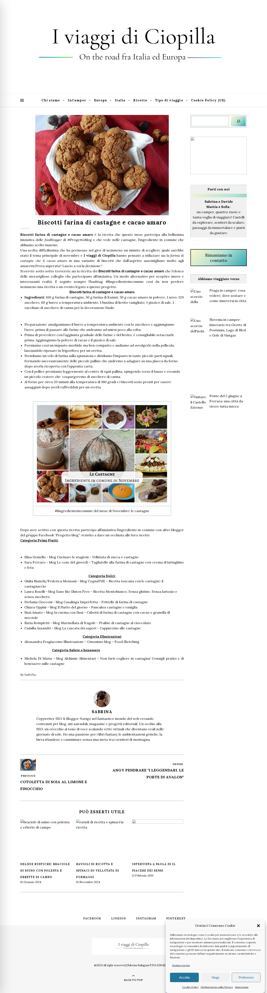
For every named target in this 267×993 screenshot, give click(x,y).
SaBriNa (30, 675)
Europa (100, 100)
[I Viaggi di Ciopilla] (133, 47)
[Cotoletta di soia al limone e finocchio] (28, 765)
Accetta (184, 977)
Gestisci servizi (181, 965)
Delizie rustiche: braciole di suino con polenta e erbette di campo (45, 870)
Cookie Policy (190, 987)
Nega (215, 977)
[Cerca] (238, 121)
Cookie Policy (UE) (208, 100)
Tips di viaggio (169, 100)
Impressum (241, 987)
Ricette (140, 100)
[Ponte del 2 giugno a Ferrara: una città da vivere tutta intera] (198, 402)
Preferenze (246, 977)
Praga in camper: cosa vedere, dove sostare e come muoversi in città (227, 295)
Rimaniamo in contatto (218, 257)
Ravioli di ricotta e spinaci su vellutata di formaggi (97, 870)
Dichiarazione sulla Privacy (217, 987)
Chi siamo (51, 100)
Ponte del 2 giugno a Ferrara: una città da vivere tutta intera (226, 401)
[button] (258, 926)
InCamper (77, 100)
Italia (120, 100)
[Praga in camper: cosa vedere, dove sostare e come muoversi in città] (198, 297)
